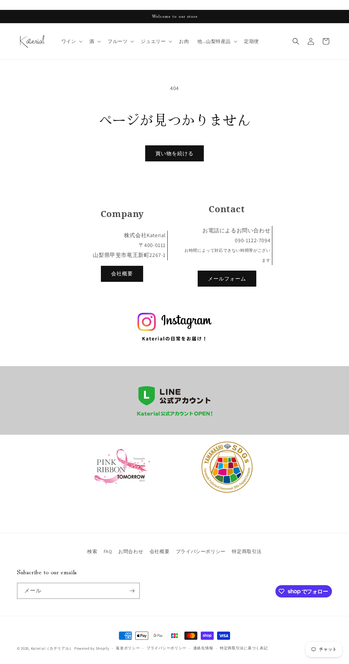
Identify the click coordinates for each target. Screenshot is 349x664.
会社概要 (122, 273)
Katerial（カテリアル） (52, 648)
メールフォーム (227, 278)
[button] (71, 41)
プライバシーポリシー (201, 551)
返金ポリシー (128, 648)
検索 (92, 551)
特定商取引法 (247, 551)
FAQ (108, 551)
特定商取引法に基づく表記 (244, 648)
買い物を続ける (174, 153)
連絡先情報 (203, 648)
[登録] (131, 591)
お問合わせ (130, 551)
